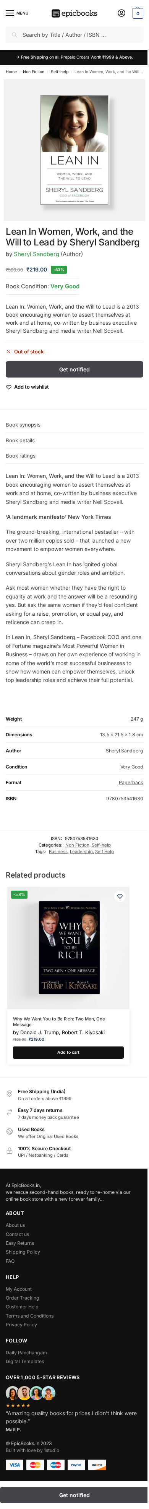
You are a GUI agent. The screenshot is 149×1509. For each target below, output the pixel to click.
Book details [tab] (20, 440)
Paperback (131, 782)
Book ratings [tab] (21, 456)
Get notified (74, 369)
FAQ (10, 1261)
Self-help (59, 71)
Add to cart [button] (68, 1052)
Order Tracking (22, 1298)
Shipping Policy (23, 1252)
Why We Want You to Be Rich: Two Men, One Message (59, 1021)
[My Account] (121, 13)
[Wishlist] (120, 896)
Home (11, 71)
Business (58, 851)
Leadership (81, 851)
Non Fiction (33, 71)
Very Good (64, 286)
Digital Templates (25, 1361)
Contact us (17, 1234)
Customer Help (22, 1307)
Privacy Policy (21, 1325)
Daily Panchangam (26, 1352)
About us (15, 1225)
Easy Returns (20, 1243)
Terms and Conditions (29, 1316)
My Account (19, 1289)
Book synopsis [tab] (23, 425)
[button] (137, 13)
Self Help (104, 851)
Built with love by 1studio (32, 1450)
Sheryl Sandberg (36, 254)
